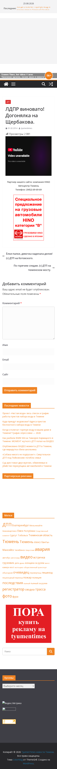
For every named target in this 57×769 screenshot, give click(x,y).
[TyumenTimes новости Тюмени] (6, 84)
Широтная (30, 550)
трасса (40, 589)
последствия (12, 583)
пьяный (27, 583)
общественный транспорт (35, 567)
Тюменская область (40, 535)
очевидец (21, 572)
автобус (6, 557)
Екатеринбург (20, 525)
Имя (5, 345)
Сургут (13, 535)
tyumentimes (26, 128)
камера (5, 567)
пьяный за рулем (39, 583)
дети (17, 563)
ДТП (8, 102)
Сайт (5, 374)
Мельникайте (35, 525)
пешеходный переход (12, 577)
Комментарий (12, 303)
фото (7, 596)
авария (42, 549)
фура (15, 596)
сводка (30, 589)
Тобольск (23, 535)
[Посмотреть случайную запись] (51, 84)
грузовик (8, 563)
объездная (7, 573)
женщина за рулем (34, 562)
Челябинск (20, 550)
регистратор (13, 589)
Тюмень (10, 541)
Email (5, 359)
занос (47, 563)
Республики (29, 530)
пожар (27, 577)
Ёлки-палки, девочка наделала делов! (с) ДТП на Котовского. (29, 256)
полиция (36, 577)
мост (12, 567)
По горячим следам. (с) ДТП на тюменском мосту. (32, 268)
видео (26, 557)
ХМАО (37, 542)
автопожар (15, 558)
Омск (20, 531)
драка (22, 563)
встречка (39, 557)
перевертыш (35, 573)
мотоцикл (19, 567)
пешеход (47, 572)
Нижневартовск (9, 531)
